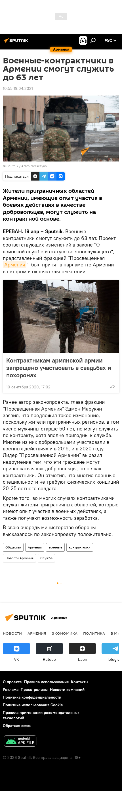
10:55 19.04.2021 (18, 88)
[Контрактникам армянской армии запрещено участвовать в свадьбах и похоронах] (61, 316)
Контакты (79, 681)
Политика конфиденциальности (32, 697)
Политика (94, 633)
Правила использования (46, 681)
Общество (13, 547)
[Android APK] (20, 741)
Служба (46, 558)
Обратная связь (17, 725)
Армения (14, 264)
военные (55, 547)
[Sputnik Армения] (17, 42)
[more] (112, 386)
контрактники (80, 547)
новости (12, 633)
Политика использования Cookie (33, 704)
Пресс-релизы (34, 689)
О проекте (12, 681)
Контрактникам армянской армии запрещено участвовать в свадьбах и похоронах (58, 368)
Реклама (10, 689)
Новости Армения (19, 558)
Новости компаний (67, 689)
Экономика (64, 633)
